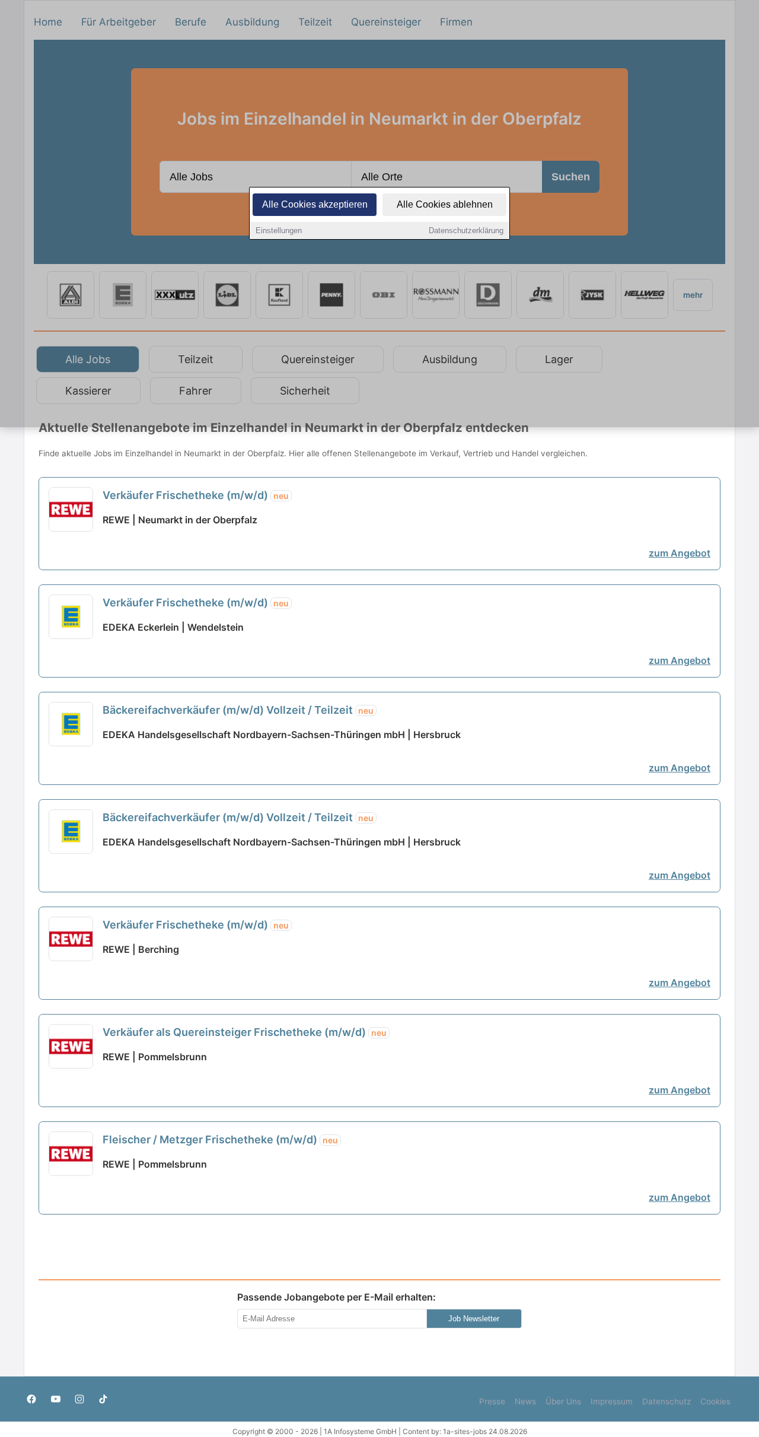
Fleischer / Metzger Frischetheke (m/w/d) (220, 1139)
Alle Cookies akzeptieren (315, 204)
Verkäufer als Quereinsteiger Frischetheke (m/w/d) (245, 1032)
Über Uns (563, 1401)
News (525, 1401)
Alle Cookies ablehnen (445, 204)
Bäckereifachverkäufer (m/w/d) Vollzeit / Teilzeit (238, 710)
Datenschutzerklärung (466, 230)
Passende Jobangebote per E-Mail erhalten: (336, 1297)
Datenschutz (666, 1401)
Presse (492, 1401)
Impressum (612, 1401)
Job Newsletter (473, 1318)
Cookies (715, 1401)
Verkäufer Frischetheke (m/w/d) (196, 495)
